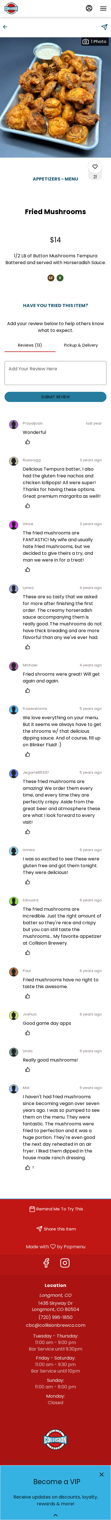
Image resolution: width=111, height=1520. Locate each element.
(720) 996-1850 (55, 1317)
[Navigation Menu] (103, 8)
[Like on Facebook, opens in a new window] (46, 1264)
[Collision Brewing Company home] (30, 8)
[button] (7, 26)
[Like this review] (29, 441)
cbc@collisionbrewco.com (55, 1325)
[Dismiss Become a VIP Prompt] (101, 1474)
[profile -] (89, 8)
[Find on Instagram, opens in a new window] (65, 1264)
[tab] (30, 345)
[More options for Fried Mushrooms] (95, 166)
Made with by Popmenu (44, 1246)
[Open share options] (104, 27)
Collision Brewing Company (55, 1439)
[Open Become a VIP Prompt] (55, 1515)
